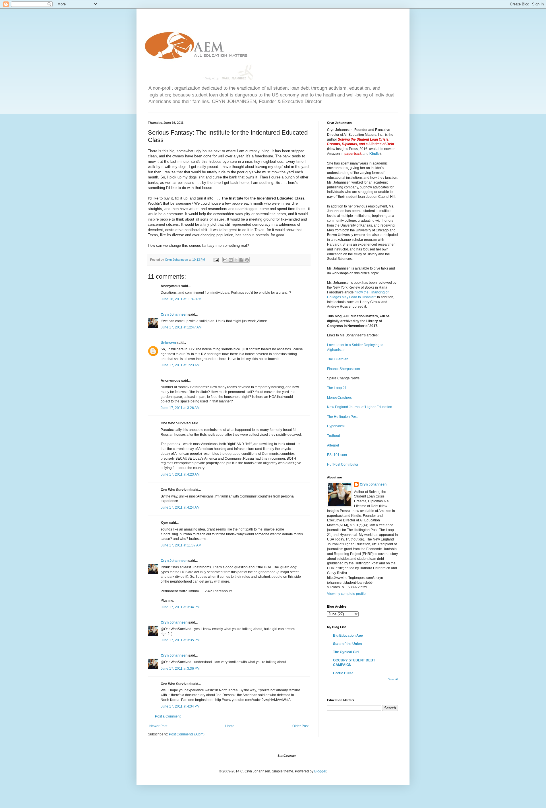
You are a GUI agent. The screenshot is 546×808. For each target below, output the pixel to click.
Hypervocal (336, 426)
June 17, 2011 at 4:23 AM (180, 474)
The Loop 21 (337, 388)
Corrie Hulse (343, 673)
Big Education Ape (348, 636)
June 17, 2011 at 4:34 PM (180, 706)
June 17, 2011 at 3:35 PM (180, 640)
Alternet (333, 445)
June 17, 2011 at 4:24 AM (180, 507)
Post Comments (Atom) (186, 734)
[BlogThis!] (230, 260)
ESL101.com (337, 455)
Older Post (300, 726)
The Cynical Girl (346, 652)
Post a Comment (168, 716)
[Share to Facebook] (241, 260)
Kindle (374, 154)
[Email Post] (216, 259)
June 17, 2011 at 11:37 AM (181, 545)
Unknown (168, 343)
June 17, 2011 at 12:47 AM (181, 327)
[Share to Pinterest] (247, 260)
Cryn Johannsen (174, 314)
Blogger (320, 771)
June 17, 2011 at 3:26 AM (180, 408)
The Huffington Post (342, 417)
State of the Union (347, 644)
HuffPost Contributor (342, 464)
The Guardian (337, 359)
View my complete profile (346, 594)
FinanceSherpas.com (343, 369)
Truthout (333, 436)
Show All (393, 679)
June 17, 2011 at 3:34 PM (180, 607)
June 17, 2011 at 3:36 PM (180, 669)
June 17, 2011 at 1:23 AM (180, 365)
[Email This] (225, 260)
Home (230, 726)
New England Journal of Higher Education (359, 407)
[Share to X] (236, 260)
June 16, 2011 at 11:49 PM (181, 299)
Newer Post (158, 726)
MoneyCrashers (339, 398)
